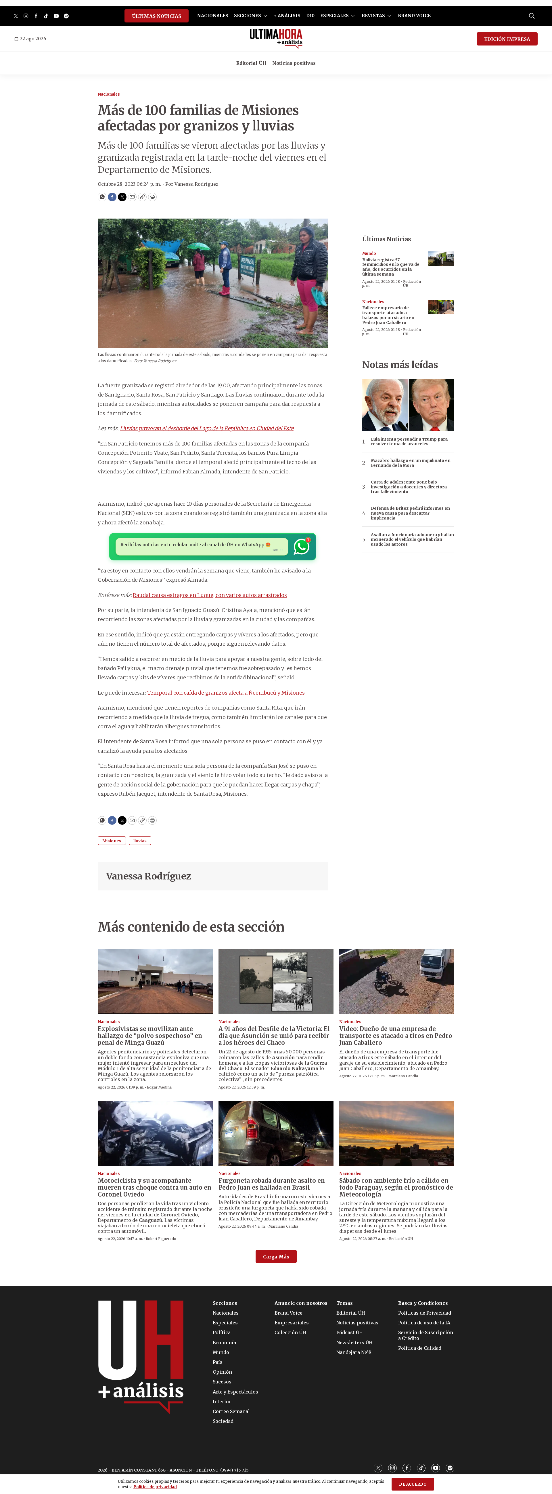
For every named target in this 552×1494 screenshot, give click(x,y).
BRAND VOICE (414, 15)
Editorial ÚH (251, 63)
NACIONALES (212, 15)
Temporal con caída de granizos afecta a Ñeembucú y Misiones (226, 692)
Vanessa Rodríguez (148, 876)
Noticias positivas (294, 63)
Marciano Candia (403, 1076)
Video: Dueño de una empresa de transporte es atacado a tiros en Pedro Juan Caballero (395, 1035)
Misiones (111, 840)
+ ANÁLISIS (287, 15)
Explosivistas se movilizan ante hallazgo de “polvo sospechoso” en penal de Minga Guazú (150, 1035)
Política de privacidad (155, 1486)
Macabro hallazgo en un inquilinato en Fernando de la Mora (411, 463)
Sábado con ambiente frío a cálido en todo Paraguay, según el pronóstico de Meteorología (396, 1187)
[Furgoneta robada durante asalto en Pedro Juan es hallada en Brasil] (276, 1133)
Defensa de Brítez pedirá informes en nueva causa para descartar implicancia (410, 513)
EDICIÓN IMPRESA (507, 39)
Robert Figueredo (161, 1239)
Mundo (369, 253)
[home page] (276, 39)
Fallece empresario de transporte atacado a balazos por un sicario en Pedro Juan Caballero (388, 315)
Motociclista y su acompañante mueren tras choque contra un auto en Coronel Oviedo (154, 1187)
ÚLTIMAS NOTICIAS (156, 16)
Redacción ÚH (412, 283)
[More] (265, 15)
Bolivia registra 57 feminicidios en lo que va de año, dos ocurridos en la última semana (390, 267)
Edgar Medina (159, 1087)
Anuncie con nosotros (301, 1303)
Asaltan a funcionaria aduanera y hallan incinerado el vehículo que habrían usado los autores (412, 539)
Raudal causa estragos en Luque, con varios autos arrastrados (210, 595)
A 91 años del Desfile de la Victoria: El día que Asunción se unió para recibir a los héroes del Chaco (274, 1035)
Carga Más (276, 1257)
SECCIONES (247, 15)
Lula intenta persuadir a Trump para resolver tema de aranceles (409, 442)
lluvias (140, 840)
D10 (310, 15)
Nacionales (109, 94)
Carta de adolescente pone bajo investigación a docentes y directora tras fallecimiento (409, 487)
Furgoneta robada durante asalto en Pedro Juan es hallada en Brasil (271, 1184)
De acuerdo (413, 1484)
